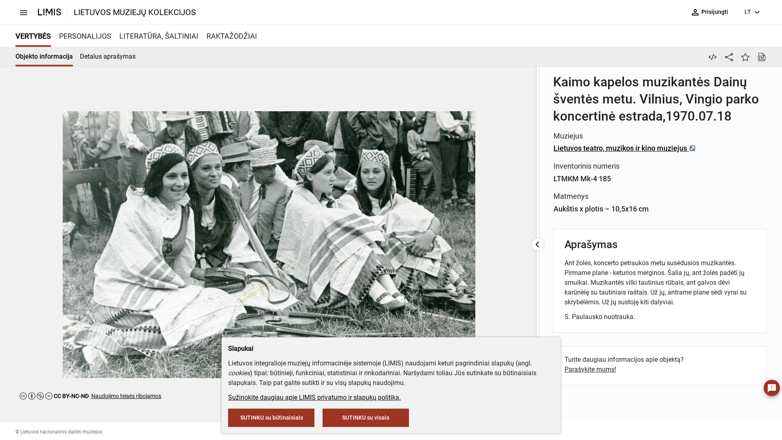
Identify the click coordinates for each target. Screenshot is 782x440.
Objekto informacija (44, 56)
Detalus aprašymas (108, 56)
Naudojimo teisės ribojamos (126, 396)
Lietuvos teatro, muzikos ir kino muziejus (621, 148)
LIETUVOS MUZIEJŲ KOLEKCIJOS (135, 12)
